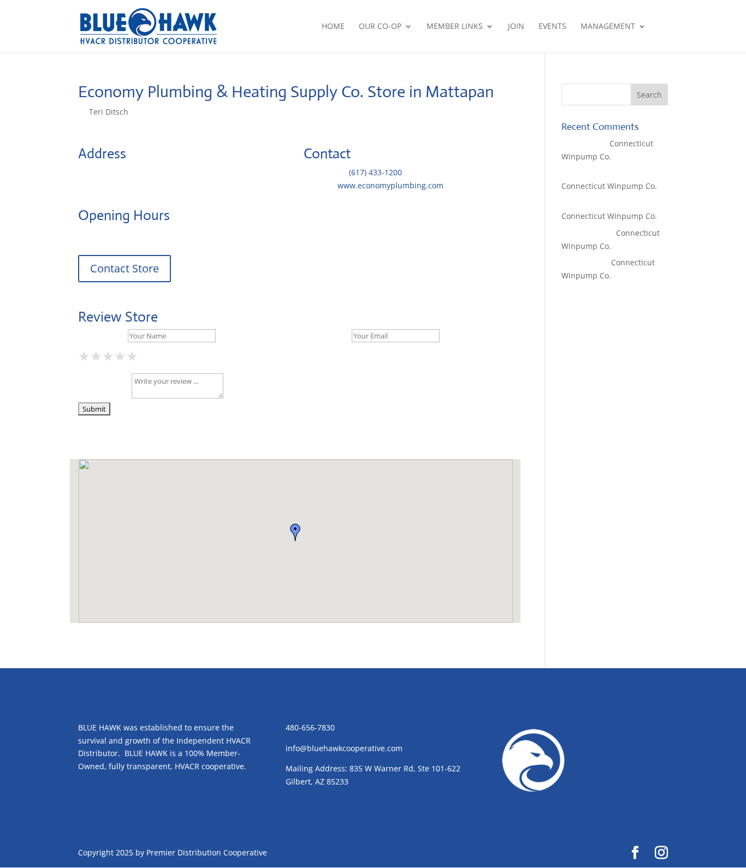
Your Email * (327, 335)
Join (516, 26)
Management (608, 26)
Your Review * (103, 395)
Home (333, 26)
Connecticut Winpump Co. (609, 186)
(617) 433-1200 (375, 172)
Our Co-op (380, 26)
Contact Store (124, 268)
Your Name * (102, 335)
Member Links (455, 26)
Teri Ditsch (108, 111)
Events (552, 26)
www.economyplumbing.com (390, 185)
